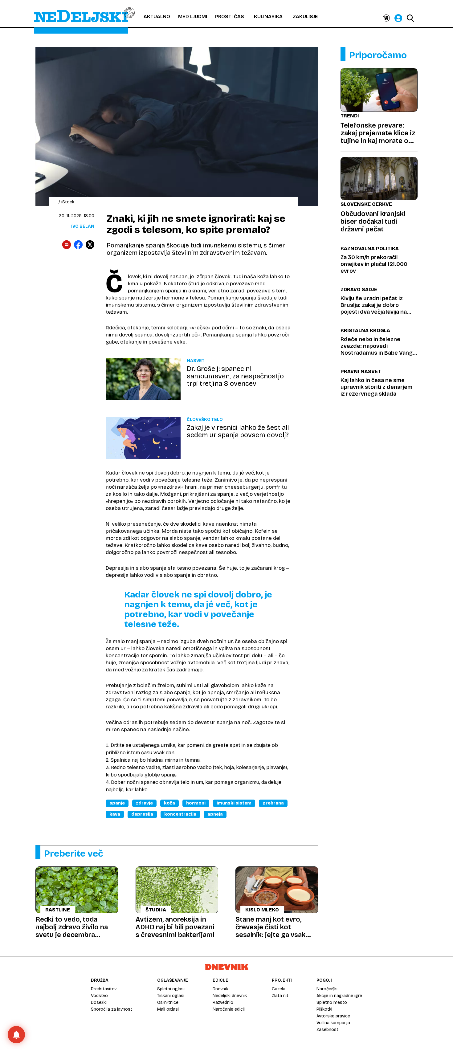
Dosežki (99, 1002)
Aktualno (157, 16)
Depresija (142, 814)
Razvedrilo (223, 1002)
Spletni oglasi (171, 989)
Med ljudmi (192, 16)
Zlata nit (280, 995)
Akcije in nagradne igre (339, 995)
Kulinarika (268, 16)
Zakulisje (305, 16)
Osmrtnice (167, 1002)
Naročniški (326, 989)
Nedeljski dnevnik (230, 995)
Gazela (278, 989)
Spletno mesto (331, 1002)
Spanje (117, 803)
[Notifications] (16, 1034)
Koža (169, 803)
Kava (114, 814)
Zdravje (144, 803)
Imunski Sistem (234, 803)
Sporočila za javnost (111, 1009)
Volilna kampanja (333, 1022)
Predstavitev (103, 989)
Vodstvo (99, 995)
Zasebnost (327, 1029)
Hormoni (196, 803)
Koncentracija (180, 814)
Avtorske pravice (333, 1016)
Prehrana (273, 803)
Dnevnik (220, 989)
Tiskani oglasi (170, 995)
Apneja (215, 814)
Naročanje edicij (229, 1009)
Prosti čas (229, 16)
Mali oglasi (168, 1009)
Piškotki (324, 1009)
